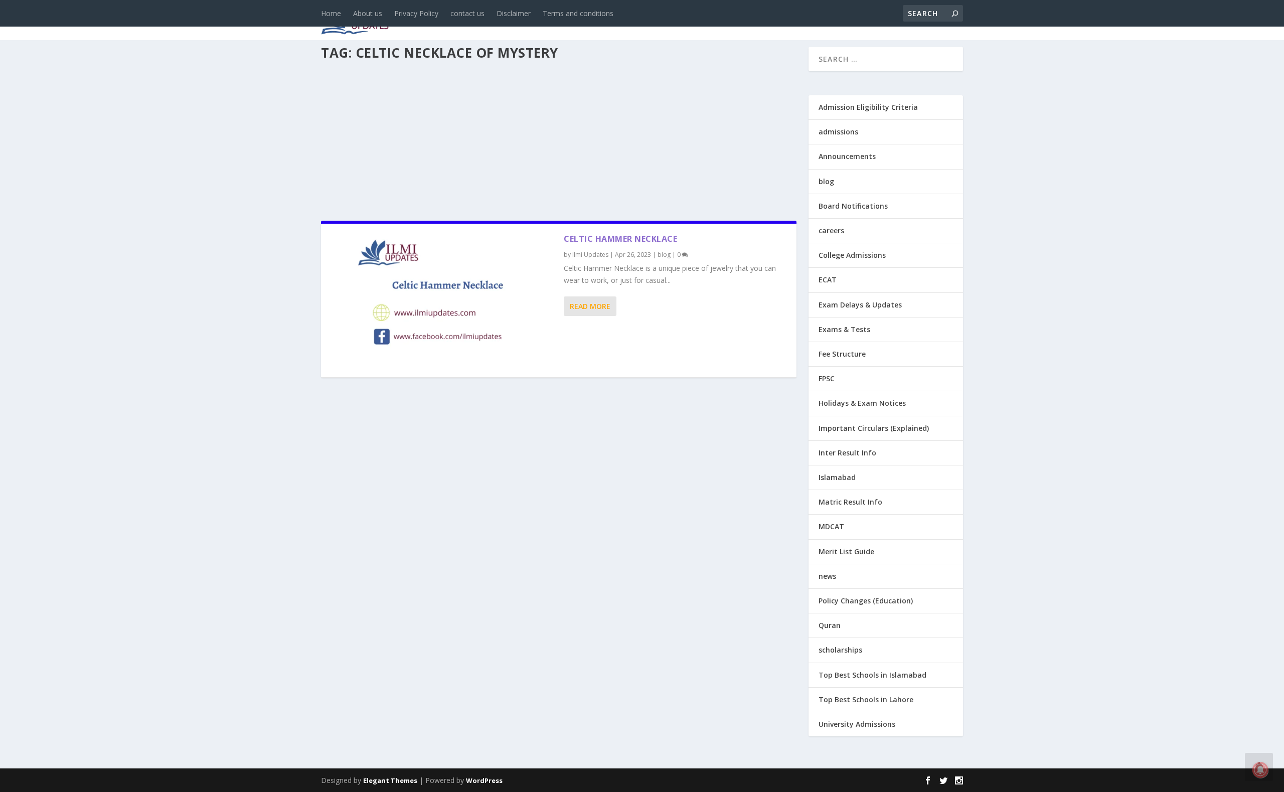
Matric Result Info (850, 502)
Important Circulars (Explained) (874, 428)
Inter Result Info (847, 452)
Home (331, 13)
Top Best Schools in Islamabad (872, 675)
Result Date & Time (905, 21)
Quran (830, 625)
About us (367, 13)
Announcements (804, 21)
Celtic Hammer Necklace (620, 238)
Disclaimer (514, 13)
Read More (590, 306)
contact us (467, 13)
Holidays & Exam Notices (862, 403)
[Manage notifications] (1260, 770)
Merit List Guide (846, 551)
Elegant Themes (390, 780)
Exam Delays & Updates (860, 304)
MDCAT (831, 526)
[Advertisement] (558, 137)
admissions (632, 21)
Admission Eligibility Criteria (868, 107)
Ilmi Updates (590, 254)
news (498, 21)
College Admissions (852, 255)
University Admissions (857, 724)
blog (534, 21)
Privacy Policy (416, 13)
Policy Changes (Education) (866, 600)
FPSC (827, 378)
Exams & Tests (712, 21)
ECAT (828, 279)
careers (576, 21)
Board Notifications (853, 206)
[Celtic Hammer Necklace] (442, 300)
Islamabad (837, 477)
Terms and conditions (578, 13)
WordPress (484, 780)
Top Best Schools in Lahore (866, 699)
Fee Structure (842, 354)
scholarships (840, 650)
